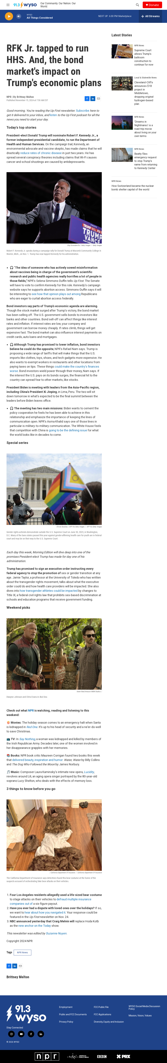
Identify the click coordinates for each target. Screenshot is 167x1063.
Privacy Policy (66, 1022)
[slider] (23, 16)
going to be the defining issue (68, 430)
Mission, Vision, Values (140, 1015)
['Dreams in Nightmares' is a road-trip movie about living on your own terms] (122, 123)
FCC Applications (102, 1014)
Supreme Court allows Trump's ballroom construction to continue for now (143, 57)
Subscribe (82, 110)
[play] (9, 16)
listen (53, 115)
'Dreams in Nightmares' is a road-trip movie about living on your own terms (145, 129)
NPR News (139, 45)
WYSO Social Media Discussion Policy (144, 1007)
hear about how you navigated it (45, 912)
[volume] (19, 16)
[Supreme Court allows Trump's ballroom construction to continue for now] (122, 51)
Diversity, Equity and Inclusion (109, 1022)
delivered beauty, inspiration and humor (37, 760)
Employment (65, 1007)
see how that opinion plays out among (56, 294)
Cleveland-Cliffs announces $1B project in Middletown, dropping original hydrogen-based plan (143, 93)
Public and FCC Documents (73, 1014)
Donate (154, 5)
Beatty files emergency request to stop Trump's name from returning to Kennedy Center (145, 161)
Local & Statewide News (145, 77)
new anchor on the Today (34, 925)
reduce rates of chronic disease (41, 153)
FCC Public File (101, 1007)
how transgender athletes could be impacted (49, 590)
